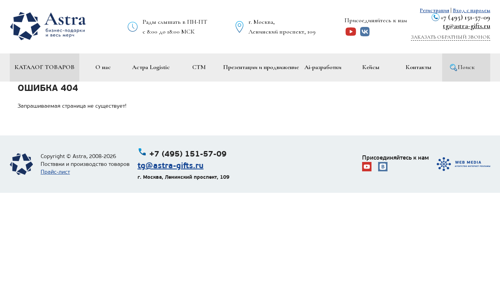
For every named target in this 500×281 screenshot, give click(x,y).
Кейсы (370, 67)
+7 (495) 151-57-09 (465, 17)
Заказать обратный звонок (450, 37)
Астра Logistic (151, 67)
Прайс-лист (55, 172)
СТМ (199, 67)
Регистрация (434, 10)
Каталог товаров (44, 67)
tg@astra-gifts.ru (466, 25)
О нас (103, 67)
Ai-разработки (322, 67)
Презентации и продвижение (261, 67)
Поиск (466, 67)
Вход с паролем (471, 10)
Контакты (418, 67)
